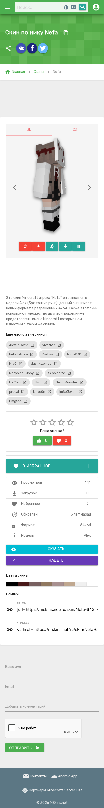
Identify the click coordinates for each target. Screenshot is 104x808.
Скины (39, 72)
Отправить (24, 748)
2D (75, 129)
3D (29, 129)
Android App (64, 776)
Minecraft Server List (64, 790)
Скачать (37, 549)
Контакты (35, 776)
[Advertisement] (52, 98)
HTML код (23, 623)
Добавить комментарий (25, 706)
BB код (21, 603)
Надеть (37, 560)
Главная (15, 72)
